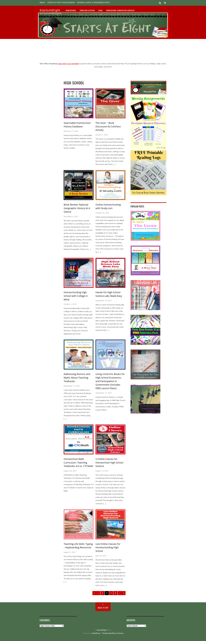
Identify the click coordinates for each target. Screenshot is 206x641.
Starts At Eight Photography (61, 2)
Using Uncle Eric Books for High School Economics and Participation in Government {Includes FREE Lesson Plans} (110, 381)
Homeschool (71, 10)
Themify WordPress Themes (113, 633)
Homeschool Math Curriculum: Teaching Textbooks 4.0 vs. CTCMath (78, 462)
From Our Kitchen (87, 10)
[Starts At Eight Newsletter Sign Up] (148, 94)
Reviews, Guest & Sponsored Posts (93, 2)
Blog (100, 10)
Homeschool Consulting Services (120, 10)
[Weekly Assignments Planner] (148, 149)
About (42, 2)
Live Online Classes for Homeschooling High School (107, 547)
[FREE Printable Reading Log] (148, 195)
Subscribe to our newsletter (68, 64)
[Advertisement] (103, 49)
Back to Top (103, 607)
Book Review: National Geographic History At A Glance (77, 208)
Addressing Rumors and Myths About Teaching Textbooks (77, 377)
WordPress (96, 633)
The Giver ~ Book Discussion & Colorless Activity (108, 126)
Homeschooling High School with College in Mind (76, 296)
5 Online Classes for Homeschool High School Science (109, 462)
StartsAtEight (102, 630)
